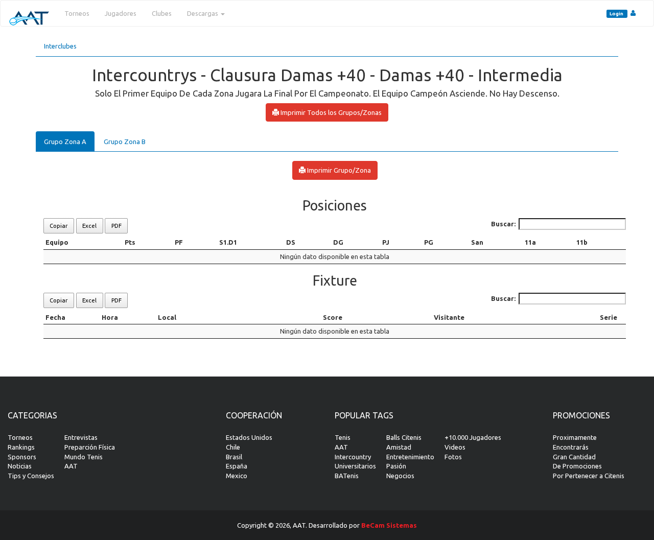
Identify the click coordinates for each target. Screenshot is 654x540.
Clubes (162, 13)
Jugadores (120, 13)
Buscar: (503, 223)
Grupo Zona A (65, 141)
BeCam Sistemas (389, 525)
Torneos (76, 13)
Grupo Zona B (125, 141)
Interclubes (60, 46)
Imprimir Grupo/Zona (338, 170)
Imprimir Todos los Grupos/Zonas (330, 112)
